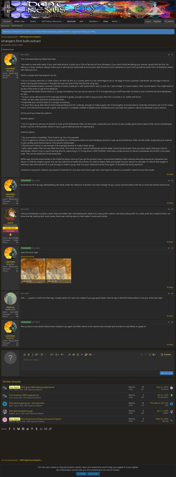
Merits (115, 21)
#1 (172, 55)
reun (10, 390)
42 (17, 77)
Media (33, 21)
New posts (5, 25)
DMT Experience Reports (33, 390)
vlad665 (12, 413)
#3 (172, 209)
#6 (172, 322)
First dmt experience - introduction (26, 403)
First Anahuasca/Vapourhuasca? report (41, 418)
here (68, 31)
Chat (105, 21)
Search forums (17, 25)
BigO (11, 406)
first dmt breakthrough (21, 410)
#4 (172, 248)
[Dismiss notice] (172, 31)
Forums (6, 21)
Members (93, 21)
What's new (19, 21)
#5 (172, 293)
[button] (26, 21)
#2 (172, 180)
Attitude (71, 21)
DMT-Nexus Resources (51, 21)
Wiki (81, 21)
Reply (171, 174)
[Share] (168, 54)
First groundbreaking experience (37, 387)
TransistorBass (163, 397)
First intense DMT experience (24, 395)
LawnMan (7, 45)
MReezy (12, 421)
